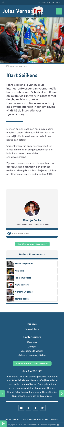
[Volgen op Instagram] (43, 408)
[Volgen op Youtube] (21, 408)
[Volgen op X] (28, 408)
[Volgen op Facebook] (35, 408)
